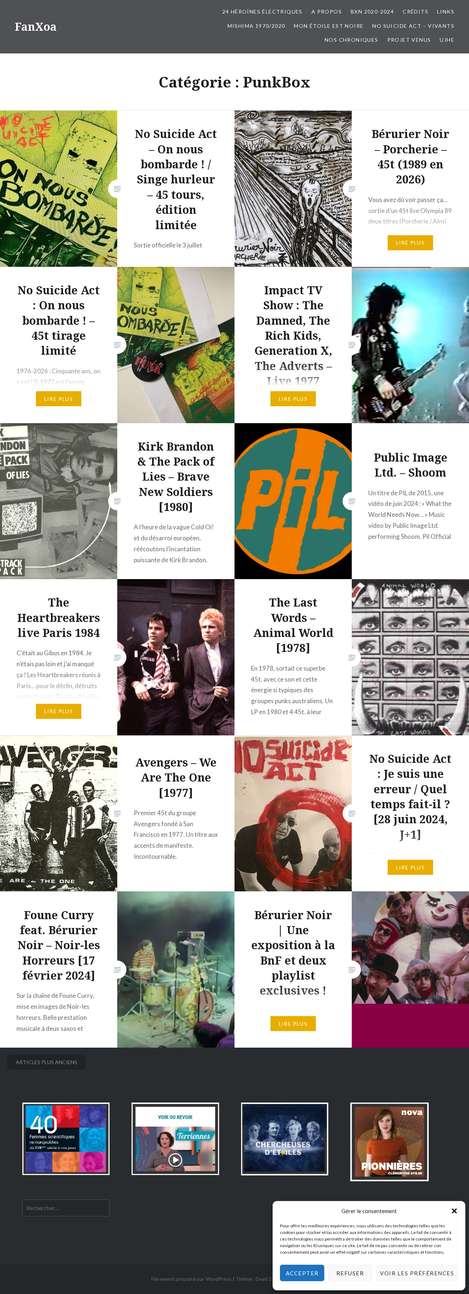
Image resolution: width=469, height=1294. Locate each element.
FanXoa (36, 26)
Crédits (415, 11)
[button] (454, 1211)
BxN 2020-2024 (372, 11)
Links (445, 11)
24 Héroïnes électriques (262, 11)
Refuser (350, 1273)
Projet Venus (409, 40)
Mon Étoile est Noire (328, 26)
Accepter (302, 1273)
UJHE (447, 40)
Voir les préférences (417, 1273)
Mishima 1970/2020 (256, 26)
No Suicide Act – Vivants (413, 26)
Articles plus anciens (46, 1062)
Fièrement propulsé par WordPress (191, 1279)
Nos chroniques (351, 40)
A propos (326, 11)
